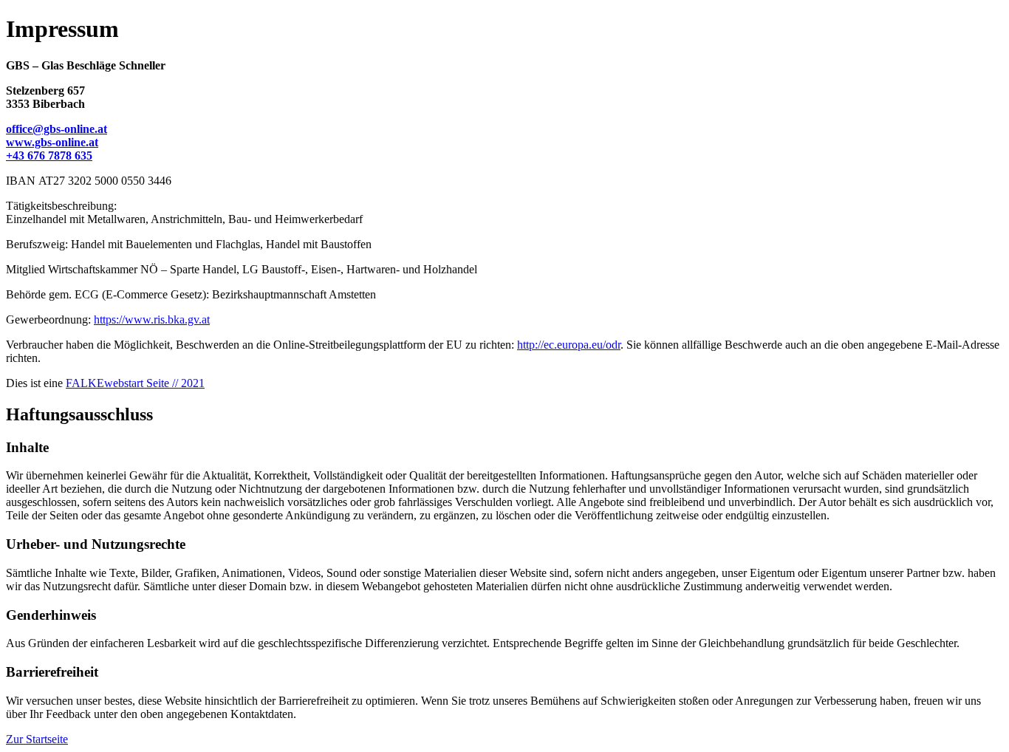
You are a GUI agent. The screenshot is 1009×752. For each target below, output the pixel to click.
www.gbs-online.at (52, 142)
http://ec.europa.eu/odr (568, 344)
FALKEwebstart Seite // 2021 (135, 383)
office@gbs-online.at (56, 129)
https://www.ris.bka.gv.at (152, 319)
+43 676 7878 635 (49, 155)
